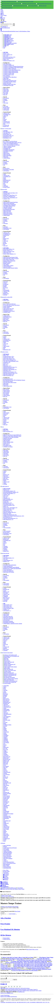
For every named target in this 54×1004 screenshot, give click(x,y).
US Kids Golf (6, 125)
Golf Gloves (5, 299)
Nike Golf (5, 424)
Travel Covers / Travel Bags (10, 197)
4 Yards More (6, 685)
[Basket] (1, 22)
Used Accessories (6, 527)
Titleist (4, 120)
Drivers (6, 53)
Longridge (5, 292)
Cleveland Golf (6, 121)
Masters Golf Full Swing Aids (8, 889)
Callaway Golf (6, 113)
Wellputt (5, 831)
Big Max (5, 243)
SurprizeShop (6, 818)
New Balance (6, 766)
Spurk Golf (5, 807)
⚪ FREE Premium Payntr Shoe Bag (6, 5)
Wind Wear (7, 370)
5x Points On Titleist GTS (8, 65)
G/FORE (5, 484)
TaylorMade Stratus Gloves (9, 311)
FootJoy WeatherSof (7, 306)
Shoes (6, 430)
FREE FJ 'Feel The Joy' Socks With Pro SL (12, 434)
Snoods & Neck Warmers (9, 371)
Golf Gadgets (6, 555)
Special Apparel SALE (8, 378)
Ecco (4, 473)
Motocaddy (5, 281)
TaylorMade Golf (6, 114)
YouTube (6, 877)
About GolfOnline (9, 990)
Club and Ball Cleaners (9, 491)
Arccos (4, 590)
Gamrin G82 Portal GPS (8, 570)
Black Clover (6, 649)
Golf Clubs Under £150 (8, 618)
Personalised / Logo (7, 228)
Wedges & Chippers (9, 60)
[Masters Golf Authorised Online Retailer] (9, 906)
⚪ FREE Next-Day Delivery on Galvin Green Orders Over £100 (11, 3)
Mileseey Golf (6, 591)
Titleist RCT (5, 152)
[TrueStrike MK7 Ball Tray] (43, 958)
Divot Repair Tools (8, 135)
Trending (5, 99)
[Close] (1, 50)
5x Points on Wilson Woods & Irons (10, 72)
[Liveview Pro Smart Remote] (18, 970)
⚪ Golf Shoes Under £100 (42, 5)
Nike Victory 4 (6, 444)
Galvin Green (6, 418)
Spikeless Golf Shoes (7, 438)
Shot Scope (5, 595)
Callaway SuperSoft (7, 147)
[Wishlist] (1, 29)
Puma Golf (5, 413)
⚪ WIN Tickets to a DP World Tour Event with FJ (9, 1)
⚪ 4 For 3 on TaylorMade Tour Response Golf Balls (25, 1)
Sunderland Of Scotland (8, 813)
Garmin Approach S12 (8, 566)
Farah (4, 727)
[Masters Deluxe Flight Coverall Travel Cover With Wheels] (26, 966)
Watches (6, 489)
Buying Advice (6, 107)
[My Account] (3, 22)
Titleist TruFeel (6, 153)
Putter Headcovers (8, 519)
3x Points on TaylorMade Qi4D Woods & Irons (13, 67)
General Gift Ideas (8, 608)
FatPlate (5, 728)
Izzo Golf (5, 601)
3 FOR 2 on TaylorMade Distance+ (10, 143)
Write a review (35, 949)
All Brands (3, 843)
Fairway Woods (7, 54)
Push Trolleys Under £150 (8, 259)
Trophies (6, 609)
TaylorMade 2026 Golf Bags (9, 205)
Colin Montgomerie (7, 714)
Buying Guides (6, 871)
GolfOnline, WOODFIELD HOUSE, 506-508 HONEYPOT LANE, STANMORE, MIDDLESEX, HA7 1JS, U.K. (25, 1002)
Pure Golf (5, 788)
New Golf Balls (8, 132)
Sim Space (5, 800)
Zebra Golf (5, 837)
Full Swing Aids (7, 511)
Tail (4, 819)
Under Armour (6, 346)
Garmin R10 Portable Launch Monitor (11, 567)
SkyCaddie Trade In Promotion (9, 564)
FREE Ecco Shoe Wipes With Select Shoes (12, 436)
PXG (4, 124)
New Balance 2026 (7, 445)
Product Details (6, 938)
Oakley (4, 423)
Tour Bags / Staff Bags (9, 196)
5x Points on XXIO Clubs (8, 73)
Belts (5, 364)
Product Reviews (6, 939)
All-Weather (7, 316)
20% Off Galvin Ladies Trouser (9, 382)
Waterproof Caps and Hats (10, 369)
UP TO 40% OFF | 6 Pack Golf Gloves (11, 305)
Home (2, 31)
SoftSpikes (5, 806)
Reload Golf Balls (7, 793)
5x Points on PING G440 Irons (9, 68)
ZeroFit (4, 839)
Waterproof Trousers (8, 368)
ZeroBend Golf (6, 838)
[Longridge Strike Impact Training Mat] (20, 961)
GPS (5, 556)
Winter (6, 318)
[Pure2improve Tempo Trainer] (46, 957)
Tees (5, 496)
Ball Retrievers (7, 136)
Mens (2, 9)
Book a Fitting (4, 15)
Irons (5, 55)
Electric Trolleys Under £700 (9, 260)
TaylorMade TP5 (6, 148)
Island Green (5, 747)
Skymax (5, 804)
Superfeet (5, 814)
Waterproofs (7, 366)
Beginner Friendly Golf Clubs (9, 84)
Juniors (2, 11)
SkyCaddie (5, 593)
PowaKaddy (5, 284)
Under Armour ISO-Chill (8, 308)
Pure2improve (6, 789)
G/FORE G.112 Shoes (8, 446)
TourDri (5, 824)
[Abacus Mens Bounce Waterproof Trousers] (11, 969)
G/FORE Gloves (6, 312)
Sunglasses (6, 362)
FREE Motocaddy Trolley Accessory (11, 258)
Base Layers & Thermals (9, 360)
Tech (5, 559)
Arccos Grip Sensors (7, 569)
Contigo (5, 715)
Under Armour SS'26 (7, 386)
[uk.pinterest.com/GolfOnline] (6, 984)
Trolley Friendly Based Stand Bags (10, 202)
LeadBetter (5, 752)
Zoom (4, 840)
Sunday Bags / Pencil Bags (10, 195)
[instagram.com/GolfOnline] (5, 984)
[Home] (3, 21)
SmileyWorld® (6, 805)
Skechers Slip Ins (6, 439)
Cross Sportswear (6, 716)
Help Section (8, 989)
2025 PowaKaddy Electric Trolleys (10, 268)
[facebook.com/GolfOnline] (1, 984)
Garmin (4, 588)
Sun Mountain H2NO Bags (9, 209)
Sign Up (15, 979)
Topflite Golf (6, 823)
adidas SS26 (5, 383)
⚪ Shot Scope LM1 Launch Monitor (6, 7)
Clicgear (5, 283)
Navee (4, 765)
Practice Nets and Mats (9, 493)
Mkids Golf (5, 762)
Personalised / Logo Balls (8, 169)
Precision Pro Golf (7, 782)
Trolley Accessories (8, 251)
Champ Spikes (6, 709)
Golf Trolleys (6, 247)
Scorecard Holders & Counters (10, 492)
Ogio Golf (5, 245)
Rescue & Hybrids (8, 58)
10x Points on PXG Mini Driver (10, 77)
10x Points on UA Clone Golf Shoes (10, 437)
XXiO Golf (5, 182)
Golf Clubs (5, 52)
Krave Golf (5, 749)
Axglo (4, 691)
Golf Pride (5, 549)
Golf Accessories (6, 488)
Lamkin (4, 750)
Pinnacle (5, 780)
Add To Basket (12, 913)
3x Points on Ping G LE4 (8, 74)
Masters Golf (6, 293)
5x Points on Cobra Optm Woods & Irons (11, 69)
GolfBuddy (5, 596)
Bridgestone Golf (6, 180)
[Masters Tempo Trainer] (6, 895)
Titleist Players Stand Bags (8, 203)
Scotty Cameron (6, 122)
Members (15, 990)
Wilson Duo (5, 156)
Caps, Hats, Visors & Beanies (11, 361)
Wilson (4, 116)
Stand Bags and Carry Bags (10, 192)
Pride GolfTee (6, 785)
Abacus (4, 421)
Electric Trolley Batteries (9, 253)
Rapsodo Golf (6, 792)
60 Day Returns (6, 935)
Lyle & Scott (5, 755)
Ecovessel (5, 722)
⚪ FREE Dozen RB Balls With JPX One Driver (43, 3)
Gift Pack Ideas (6, 620)
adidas (4, 347)
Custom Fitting (29, 989)
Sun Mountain (6, 235)
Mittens (6, 320)
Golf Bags (5, 191)
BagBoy (5, 286)
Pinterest (6, 879)
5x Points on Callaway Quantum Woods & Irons (13, 66)
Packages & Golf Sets (9, 57)
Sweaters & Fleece (8, 356)
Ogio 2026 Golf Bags (7, 207)
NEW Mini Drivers (7, 64)
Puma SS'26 (5, 384)
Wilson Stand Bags (7, 210)
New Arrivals (6, 98)
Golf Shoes (5, 429)
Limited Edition (6, 215)
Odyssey (5, 119)
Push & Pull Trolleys (8, 249)
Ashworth (5, 690)
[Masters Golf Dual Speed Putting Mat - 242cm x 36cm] (17, 962)
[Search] (4, 20)
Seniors (2, 13)
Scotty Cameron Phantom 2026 (9, 80)
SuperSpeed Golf (6, 816)
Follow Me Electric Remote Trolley (10, 257)
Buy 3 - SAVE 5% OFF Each (9, 303)
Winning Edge (6, 835)
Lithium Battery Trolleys (8, 265)
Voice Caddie (6, 598)
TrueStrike (5, 825)
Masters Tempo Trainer (19, 889)
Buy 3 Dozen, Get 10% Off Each (10, 141)
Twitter (5, 876)
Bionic (4, 697)
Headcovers (7, 513)
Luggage (6, 198)
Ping (4, 118)
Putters (6, 59)
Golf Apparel (6, 354)
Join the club (3, 978)
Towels (6, 501)
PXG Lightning (6, 75)
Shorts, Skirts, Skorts (9, 358)
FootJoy (5, 336)
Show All (5, 94)
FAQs (36, 990)
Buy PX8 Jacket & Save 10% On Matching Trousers (14, 380)
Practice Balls (7, 134)
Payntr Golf (5, 776)
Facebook (6, 874)
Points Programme (22, 989)
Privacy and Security (31, 990)
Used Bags (5, 223)
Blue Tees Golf (6, 597)
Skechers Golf (6, 474)
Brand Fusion (6, 701)
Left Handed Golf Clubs (8, 85)
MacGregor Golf (6, 756)
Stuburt (4, 480)
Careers (39, 990)
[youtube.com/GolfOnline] (3, 984)
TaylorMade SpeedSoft (8, 150)
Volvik (4, 184)
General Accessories (9, 505)
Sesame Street (6, 798)
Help (2, 16)
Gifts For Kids (7, 604)
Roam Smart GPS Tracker (8, 572)
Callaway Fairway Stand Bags (9, 204)
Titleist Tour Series (7, 211)
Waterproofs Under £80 (8, 617)
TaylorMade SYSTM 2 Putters (9, 81)
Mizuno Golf (6, 126)
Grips (5, 495)
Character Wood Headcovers (10, 518)
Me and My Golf (6, 759)
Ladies (2, 10)
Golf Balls (5, 130)
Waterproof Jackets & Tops (10, 367)
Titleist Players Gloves (7, 309)
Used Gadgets (6, 580)
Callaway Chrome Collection (9, 146)
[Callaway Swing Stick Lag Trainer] (9, 957)
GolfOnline (5, 186)
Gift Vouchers (6, 109)
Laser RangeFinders (8, 557)
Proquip (4, 419)
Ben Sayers (5, 287)
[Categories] (1, 20)
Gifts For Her (7, 605)
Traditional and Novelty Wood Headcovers (13, 515)
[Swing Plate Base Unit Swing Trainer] (26, 960)
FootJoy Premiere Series (8, 442)
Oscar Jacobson (6, 774)
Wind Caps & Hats (8, 375)
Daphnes (5, 548)
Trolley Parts (7, 252)
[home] (1, 889)
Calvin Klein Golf (7, 706)
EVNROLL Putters (7, 724)
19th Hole (22, 31)
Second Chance (6, 187)
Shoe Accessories (8, 431)
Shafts (5, 506)
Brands (9, 31)
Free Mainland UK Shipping (10, 929)
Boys (5, 92)
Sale (12, 31)
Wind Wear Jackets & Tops (10, 373)
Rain (5, 319)
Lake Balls (6, 133)
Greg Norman (6, 742)
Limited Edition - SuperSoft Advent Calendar (12, 623)
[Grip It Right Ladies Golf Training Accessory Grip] (25, 964)
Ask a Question (6, 918)
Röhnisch (5, 794)
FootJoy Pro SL (6, 443)
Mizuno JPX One (6, 79)
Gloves (6, 300)
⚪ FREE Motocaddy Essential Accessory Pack (19, 5)
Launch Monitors (8, 560)
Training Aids (7, 510)
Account (3, 17)
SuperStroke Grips (7, 817)
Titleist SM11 (6, 78)
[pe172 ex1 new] (4, 896)
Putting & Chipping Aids (9, 512)
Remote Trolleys (6, 263)
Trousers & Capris (8, 357)
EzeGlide (5, 294)
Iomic (4, 746)
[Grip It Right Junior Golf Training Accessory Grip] (25, 965)
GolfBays (5, 737)
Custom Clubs (6, 108)
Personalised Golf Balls (8, 621)
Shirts (6, 355)
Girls (5, 93)
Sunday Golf (5, 812)
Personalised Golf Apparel (8, 622)
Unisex (6, 395)
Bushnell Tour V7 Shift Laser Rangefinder (12, 568)
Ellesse (4, 723)
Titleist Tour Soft (6, 154)
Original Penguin (6, 772)
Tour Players (5, 872)
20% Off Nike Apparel (8, 381)
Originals (5, 773)
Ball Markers (7, 137)
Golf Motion (5, 735)
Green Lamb (5, 741)
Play (3, 14)
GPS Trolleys (6, 264)
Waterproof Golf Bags (7, 214)
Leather (6, 315)
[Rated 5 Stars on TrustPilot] (12, 887)
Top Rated (5, 100)
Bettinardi (5, 695)
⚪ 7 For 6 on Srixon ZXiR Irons (32, 5)
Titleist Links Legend (7, 212)
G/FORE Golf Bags (7, 208)
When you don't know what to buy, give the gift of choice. (15, 988)
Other (4, 775)
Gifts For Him (7, 607)
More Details (17, 911)
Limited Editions (6, 157)
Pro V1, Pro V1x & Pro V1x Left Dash (11, 144)
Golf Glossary (6, 873)
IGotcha (5, 744)
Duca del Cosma (6, 720)
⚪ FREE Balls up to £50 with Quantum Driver (28, 3)
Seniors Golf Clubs (7, 83)
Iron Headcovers (7, 517)
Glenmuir (5, 734)
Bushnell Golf (6, 589)
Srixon (4, 177)
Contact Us (17, 31)
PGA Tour (5, 778)
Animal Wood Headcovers (10, 514)
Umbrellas (6, 498)
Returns (16, 989)
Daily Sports (5, 717)
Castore (4, 708)
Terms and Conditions (21, 990)
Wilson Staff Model (7, 155)
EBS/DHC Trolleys (7, 262)
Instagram (6, 878)
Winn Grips (5, 833)
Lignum (4, 753)
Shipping (13, 989)
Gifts (4, 603)
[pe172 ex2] (11, 896)
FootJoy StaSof (6, 307)
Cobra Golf (5, 115)
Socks (6, 363)
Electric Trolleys (7, 250)
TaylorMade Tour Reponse (8, 149)
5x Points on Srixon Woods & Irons (10, 71)
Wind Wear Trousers (8, 374)
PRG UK (5, 784)
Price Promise (5, 924)
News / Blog (5, 870)
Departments (5, 31)
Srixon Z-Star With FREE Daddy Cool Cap (12, 142)
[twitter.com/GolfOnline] (2, 984)
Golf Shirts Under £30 (7, 616)
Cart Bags (6, 194)
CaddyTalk (5, 704)
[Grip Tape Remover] (31, 967)
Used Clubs (5, 102)
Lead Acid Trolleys (7, 266)
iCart (4, 743)
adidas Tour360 (6, 440)
